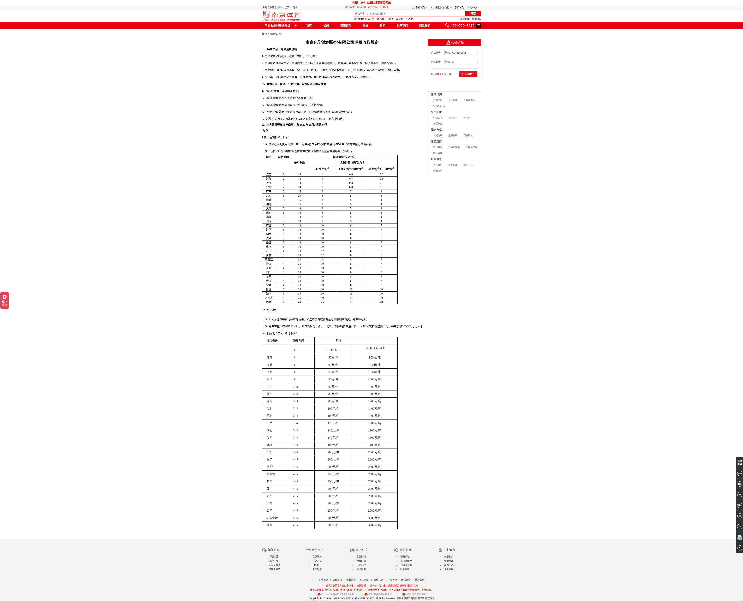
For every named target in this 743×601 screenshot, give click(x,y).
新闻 (382, 25)
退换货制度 (454, 147)
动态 (365, 25)
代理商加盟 (471, 147)
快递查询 (361, 569)
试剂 (326, 25)
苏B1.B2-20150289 (416, 594)
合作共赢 (378, 579)
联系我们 (424, 25)
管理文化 (419, 579)
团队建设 (406, 579)
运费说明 (453, 135)
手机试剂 (459, 7)
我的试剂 (420, 7)
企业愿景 (351, 579)
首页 (309, 25)
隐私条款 (337, 579)
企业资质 (453, 165)
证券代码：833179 (378, 7)
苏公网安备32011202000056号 (337, 594)
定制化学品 (274, 569)
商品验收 (468, 135)
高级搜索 (465, 19)
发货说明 (438, 135)
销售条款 (438, 147)
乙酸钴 (390, 19)
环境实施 (392, 579)
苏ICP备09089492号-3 (380, 594)
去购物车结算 (442, 7)
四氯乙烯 (370, 19)
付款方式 (438, 118)
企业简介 (364, 579)
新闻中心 (468, 165)
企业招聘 (438, 170)
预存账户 (453, 118)
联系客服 (438, 153)
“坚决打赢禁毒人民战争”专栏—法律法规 (345, 585)
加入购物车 (468, 74)
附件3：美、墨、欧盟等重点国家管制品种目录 (394, 585)
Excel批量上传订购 (441, 74)
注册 (295, 7)
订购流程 (438, 100)
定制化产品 (439, 106)
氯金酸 (399, 19)
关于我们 (402, 25)
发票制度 (438, 123)
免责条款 (323, 579)
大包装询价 (469, 100)
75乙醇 (409, 19)
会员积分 (468, 118)
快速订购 (476, 19)
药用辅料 (345, 25)
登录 (286, 7)
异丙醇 (380, 19)
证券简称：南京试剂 (356, 7)
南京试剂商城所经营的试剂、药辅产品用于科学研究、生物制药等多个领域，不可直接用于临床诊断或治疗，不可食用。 (371, 590)
